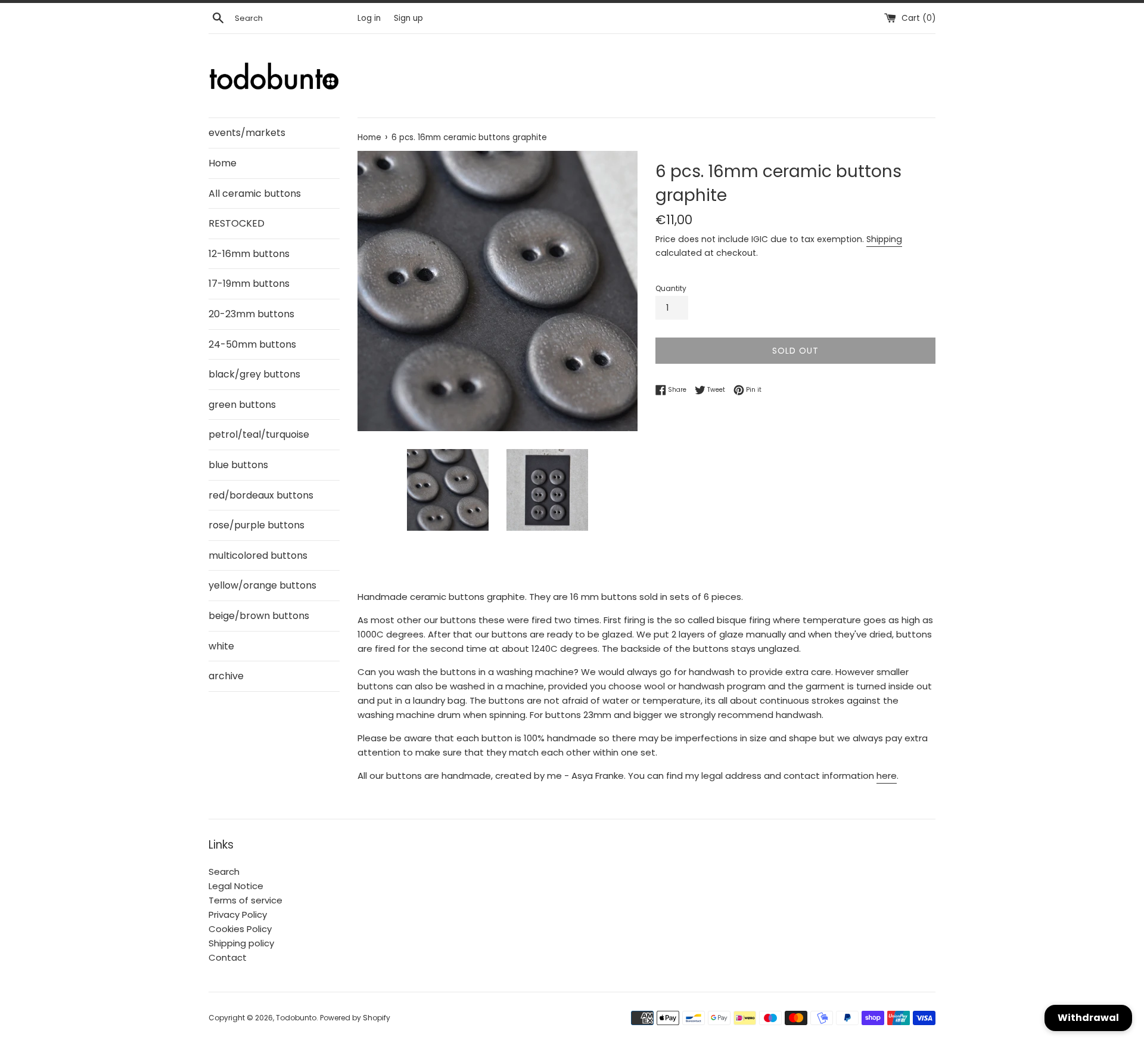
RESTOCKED (237, 223)
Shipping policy (241, 943)
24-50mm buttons (252, 344)
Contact (228, 957)
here (886, 775)
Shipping (884, 239)
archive (226, 676)
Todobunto (296, 1018)
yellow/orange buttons (262, 585)
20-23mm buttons (251, 314)
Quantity (670, 288)
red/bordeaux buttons (261, 495)
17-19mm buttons (249, 283)
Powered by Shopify (355, 1018)
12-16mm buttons (249, 254)
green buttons (242, 404)
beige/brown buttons (259, 616)
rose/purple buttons (256, 525)
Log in (369, 18)
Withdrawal (1088, 1018)
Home (223, 163)
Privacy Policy (238, 914)
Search (224, 871)
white (221, 646)
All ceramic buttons (255, 193)
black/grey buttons (254, 374)
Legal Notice (236, 886)
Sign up (408, 18)
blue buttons (238, 465)
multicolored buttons (258, 555)
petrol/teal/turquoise (259, 434)
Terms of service (245, 900)
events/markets (247, 133)
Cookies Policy (240, 929)
